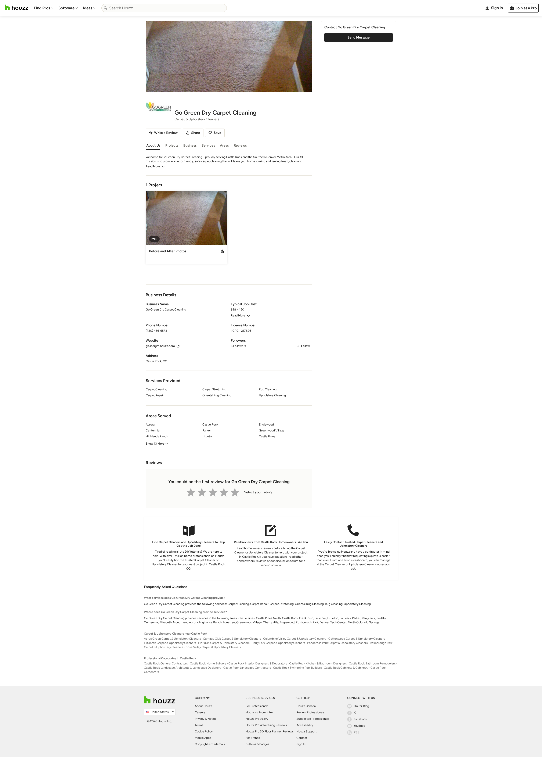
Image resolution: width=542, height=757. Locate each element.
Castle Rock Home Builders (208, 663)
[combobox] (164, 8)
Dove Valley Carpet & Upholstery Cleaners (213, 647)
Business (189, 145)
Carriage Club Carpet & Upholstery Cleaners (232, 639)
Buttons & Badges (257, 744)
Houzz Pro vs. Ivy (257, 719)
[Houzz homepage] (16, 7)
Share (195, 133)
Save (217, 133)
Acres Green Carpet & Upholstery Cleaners (172, 639)
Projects (171, 145)
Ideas (87, 8)
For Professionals (257, 706)
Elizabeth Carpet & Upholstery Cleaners (170, 643)
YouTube (359, 726)
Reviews (240, 145)
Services (208, 145)
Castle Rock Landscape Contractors (247, 668)
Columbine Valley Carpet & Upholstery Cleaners (294, 639)
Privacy (199, 719)
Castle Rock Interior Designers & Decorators (257, 663)
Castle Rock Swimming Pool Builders (297, 668)
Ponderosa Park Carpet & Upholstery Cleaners (337, 643)
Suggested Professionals (312, 719)
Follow (305, 346)
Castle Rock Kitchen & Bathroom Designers (318, 663)
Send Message (358, 37)
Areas (224, 145)
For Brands (253, 738)
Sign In (301, 744)
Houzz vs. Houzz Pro (259, 712)
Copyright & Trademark (210, 744)
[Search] (105, 8)
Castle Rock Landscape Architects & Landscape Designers (182, 668)
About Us (153, 145)
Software (66, 8)
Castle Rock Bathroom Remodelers (372, 663)
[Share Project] (222, 251)
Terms (199, 725)
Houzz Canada (306, 706)
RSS (356, 732)
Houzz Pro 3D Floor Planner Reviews (270, 731)
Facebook (360, 719)
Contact (301, 738)
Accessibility (304, 725)
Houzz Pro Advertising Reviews (266, 725)
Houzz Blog (361, 706)
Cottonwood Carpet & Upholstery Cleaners (356, 639)
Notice (212, 719)
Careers (200, 712)
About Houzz (203, 706)
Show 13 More (155, 443)
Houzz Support (306, 731)
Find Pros (42, 8)
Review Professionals (310, 712)
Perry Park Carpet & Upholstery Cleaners (278, 643)
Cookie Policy (204, 731)
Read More (153, 166)
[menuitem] (43, 8)
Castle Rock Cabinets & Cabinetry (346, 668)
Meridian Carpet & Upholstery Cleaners (224, 643)
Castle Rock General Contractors (166, 663)
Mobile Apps (203, 738)
